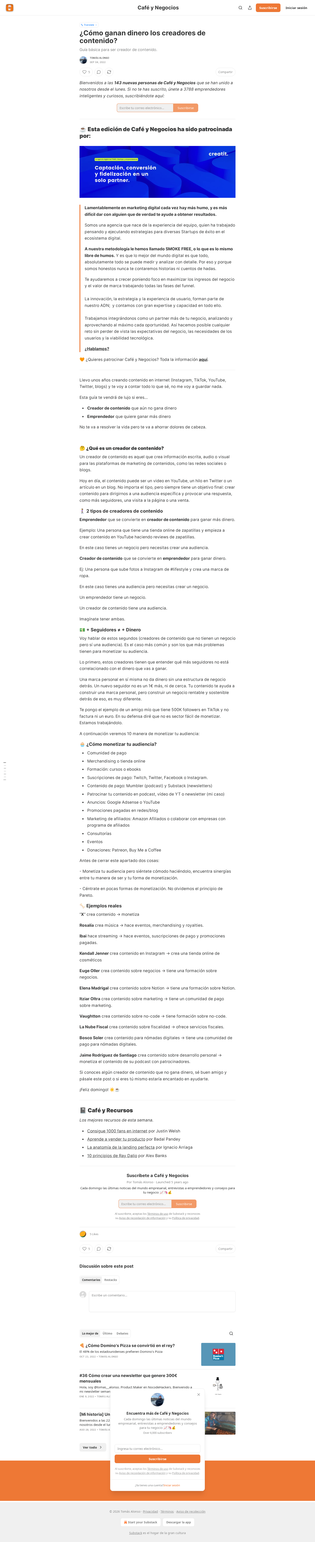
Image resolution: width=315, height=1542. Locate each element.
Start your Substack (142, 1522)
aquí (203, 359)
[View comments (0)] (98, 72)
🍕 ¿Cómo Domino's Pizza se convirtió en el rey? (127, 1345)
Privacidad (150, 1511)
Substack (135, 1533)
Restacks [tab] (110, 1280)
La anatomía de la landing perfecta (121, 1147)
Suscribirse (268, 8)
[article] (157, 1354)
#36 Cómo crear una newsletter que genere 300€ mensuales (128, 1378)
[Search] (240, 7)
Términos (167, 1511)
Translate (89, 24)
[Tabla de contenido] (5, 771)
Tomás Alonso (99, 57)
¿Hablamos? (97, 348)
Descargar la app (178, 1522)
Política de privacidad (185, 1473)
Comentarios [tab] (91, 1280)
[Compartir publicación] (250, 7)
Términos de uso (157, 1469)
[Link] (73, 132)
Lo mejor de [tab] (90, 1333)
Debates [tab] (122, 1333)
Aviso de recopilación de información (142, 1473)
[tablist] (99, 1280)
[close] (198, 1394)
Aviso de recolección (191, 1511)
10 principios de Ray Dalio (112, 1155)
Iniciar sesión (296, 8)
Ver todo (90, 1447)
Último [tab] (107, 1333)
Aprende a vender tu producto (116, 1139)
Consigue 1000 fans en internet (117, 1131)
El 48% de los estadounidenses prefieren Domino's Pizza (121, 1351)
